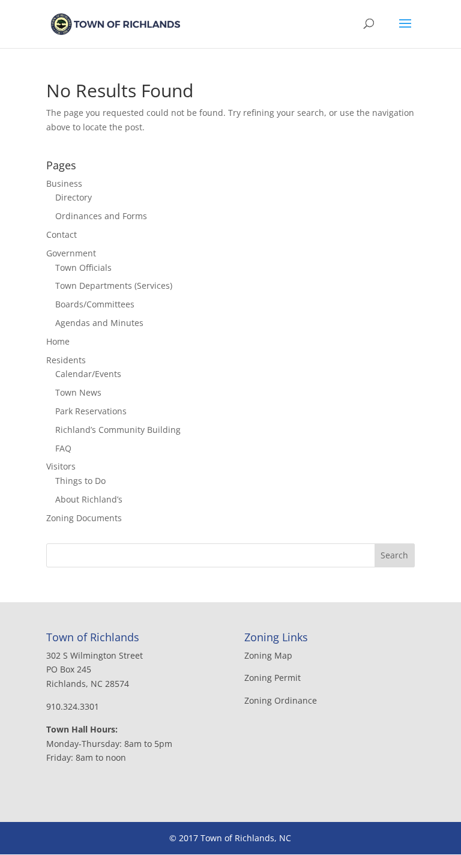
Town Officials (83, 267)
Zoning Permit (272, 677)
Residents (66, 360)
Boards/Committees (94, 304)
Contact (61, 234)
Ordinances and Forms (101, 216)
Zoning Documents (84, 518)
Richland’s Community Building (118, 429)
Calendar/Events (88, 373)
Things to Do (80, 480)
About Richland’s (88, 499)
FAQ (63, 448)
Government (71, 253)
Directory (73, 197)
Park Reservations (91, 411)
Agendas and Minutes (99, 322)
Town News (78, 392)
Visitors (61, 466)
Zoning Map (268, 655)
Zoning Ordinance (280, 700)
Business (64, 183)
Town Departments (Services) (113, 285)
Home (58, 341)
